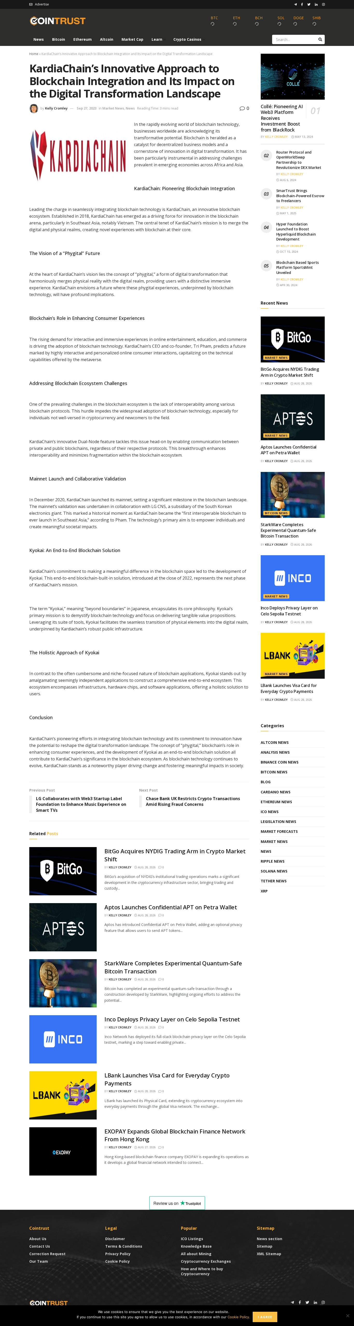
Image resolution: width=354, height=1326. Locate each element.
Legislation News (278, 821)
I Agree (265, 1317)
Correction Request (47, 1253)
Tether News (274, 880)
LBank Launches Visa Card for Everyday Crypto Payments (289, 688)
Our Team (38, 1261)
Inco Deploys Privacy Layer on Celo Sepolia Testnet (172, 1019)
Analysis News (275, 752)
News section (269, 1238)
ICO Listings (192, 1238)
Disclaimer (115, 1238)
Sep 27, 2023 (86, 108)
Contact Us (39, 1246)
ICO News (270, 811)
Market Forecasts (279, 831)
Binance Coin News (280, 762)
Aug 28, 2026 (146, 867)
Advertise (42, 4)
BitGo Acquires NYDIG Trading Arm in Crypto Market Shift (290, 372)
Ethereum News (276, 801)
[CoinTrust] (48, 1302)
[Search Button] (320, 39)
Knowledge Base (196, 1246)
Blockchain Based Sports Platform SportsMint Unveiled (297, 267)
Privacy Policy (118, 1253)
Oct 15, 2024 (288, 251)
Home (33, 54)
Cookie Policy (117, 1261)
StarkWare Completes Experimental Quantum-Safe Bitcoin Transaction (288, 530)
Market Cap (132, 39)
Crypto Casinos (187, 39)
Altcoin (106, 39)
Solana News (274, 871)
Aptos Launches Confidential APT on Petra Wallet (170, 907)
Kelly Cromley (56, 108)
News (38, 39)
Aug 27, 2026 (146, 1147)
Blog (266, 781)
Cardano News (276, 791)
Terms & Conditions (123, 1246)
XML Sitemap (269, 1253)
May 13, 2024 (303, 137)
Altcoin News (275, 742)
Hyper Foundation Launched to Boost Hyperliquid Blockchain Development (296, 232)
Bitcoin (58, 39)
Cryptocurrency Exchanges (206, 1261)
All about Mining (196, 1253)
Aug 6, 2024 (287, 180)
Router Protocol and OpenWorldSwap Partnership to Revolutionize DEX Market (298, 160)
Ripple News (273, 861)
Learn (157, 39)
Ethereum (82, 39)
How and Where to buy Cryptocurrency (202, 1271)
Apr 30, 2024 (288, 285)
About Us (37, 1238)
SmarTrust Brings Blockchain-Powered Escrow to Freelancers (300, 195)
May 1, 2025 (287, 213)
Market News (113, 108)
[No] (347, 1315)
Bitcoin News (276, 513)
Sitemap (264, 1246)
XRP (264, 891)
